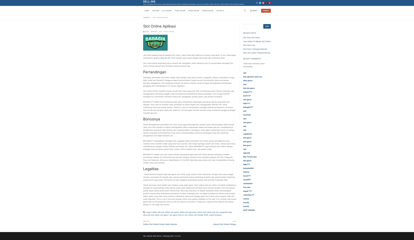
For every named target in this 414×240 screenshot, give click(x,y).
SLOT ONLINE (249, 210)
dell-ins (149, 1)
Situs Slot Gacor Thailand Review (256, 53)
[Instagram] (266, 3)
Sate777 (246, 103)
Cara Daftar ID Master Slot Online (257, 41)
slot (244, 73)
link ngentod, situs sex (252, 77)
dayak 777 (247, 191)
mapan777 (247, 92)
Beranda (146, 17)
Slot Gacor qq (249, 45)
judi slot (215, 212)
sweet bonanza (215, 215)
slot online (189, 215)
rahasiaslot (247, 183)
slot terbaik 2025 (201, 215)
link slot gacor (249, 88)
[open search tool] (245, 11)
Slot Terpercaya (250, 157)
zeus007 (247, 180)
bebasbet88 (248, 168)
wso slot (246, 187)
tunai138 (247, 115)
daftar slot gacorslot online (191, 212)
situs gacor (248, 80)
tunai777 (247, 176)
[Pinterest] (269, 3)
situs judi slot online (151, 215)
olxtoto (246, 199)
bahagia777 (248, 107)
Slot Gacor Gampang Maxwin (255, 49)
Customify (177, 236)
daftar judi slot (158, 212)
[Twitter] (260, 3)
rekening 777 (248, 195)
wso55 (246, 202)
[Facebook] (257, 3)
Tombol (266, 11)
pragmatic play (226, 212)
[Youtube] (263, 3)
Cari (267, 26)
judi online (207, 212)
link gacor (247, 145)
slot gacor (164, 215)
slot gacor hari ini (176, 215)
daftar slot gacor (172, 212)
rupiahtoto (247, 134)
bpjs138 (246, 153)
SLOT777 (247, 96)
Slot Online (169, 31)
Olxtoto (246, 172)
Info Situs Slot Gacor (251, 37)
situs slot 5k (165, 58)
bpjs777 (246, 164)
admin (147, 31)
